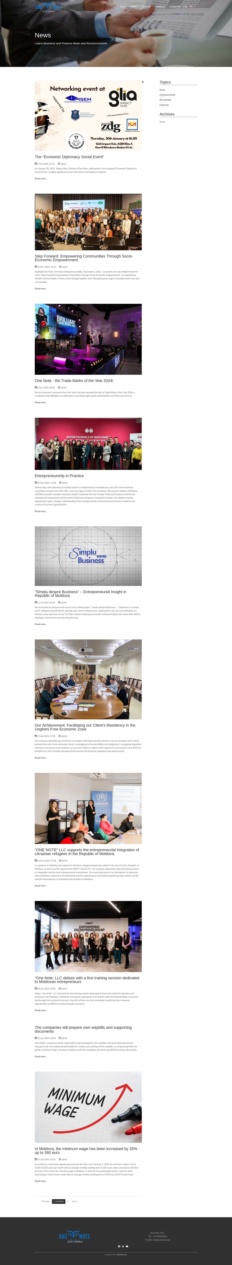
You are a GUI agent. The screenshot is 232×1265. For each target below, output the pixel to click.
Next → (75, 1201)
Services (146, 6)
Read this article (88, 103)
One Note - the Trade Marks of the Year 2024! (88, 323)
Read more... (41, 178)
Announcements (167, 95)
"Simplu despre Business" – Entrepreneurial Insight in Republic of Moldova (88, 542)
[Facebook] (119, 1246)
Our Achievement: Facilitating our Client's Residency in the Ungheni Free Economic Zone (88, 661)
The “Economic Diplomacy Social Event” (88, 99)
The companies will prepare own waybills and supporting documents (83, 1029)
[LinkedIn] (123, 1246)
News (162, 90)
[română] (194, 6)
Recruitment (165, 100)
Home (123, 6)
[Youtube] (127, 1246)
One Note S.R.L (122, 1254)
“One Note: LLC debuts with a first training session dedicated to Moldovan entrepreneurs (88, 920)
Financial (164, 105)
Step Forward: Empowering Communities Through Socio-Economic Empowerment (88, 209)
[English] (191, 6)
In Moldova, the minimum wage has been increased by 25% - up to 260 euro (88, 1091)
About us (160, 6)
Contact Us (175, 6)
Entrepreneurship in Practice (88, 431)
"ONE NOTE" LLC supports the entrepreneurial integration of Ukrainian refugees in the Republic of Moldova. (87, 852)
